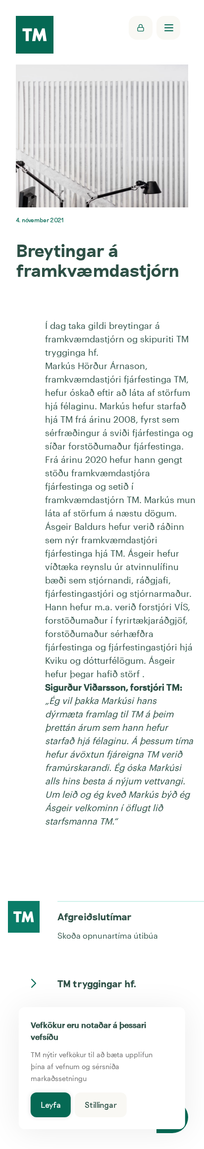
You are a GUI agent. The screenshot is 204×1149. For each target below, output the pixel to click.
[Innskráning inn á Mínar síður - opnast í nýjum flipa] (141, 28)
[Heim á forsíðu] (24, 917)
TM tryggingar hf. (97, 983)
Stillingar (101, 1104)
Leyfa (51, 1104)
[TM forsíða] (34, 35)
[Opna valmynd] (168, 28)
